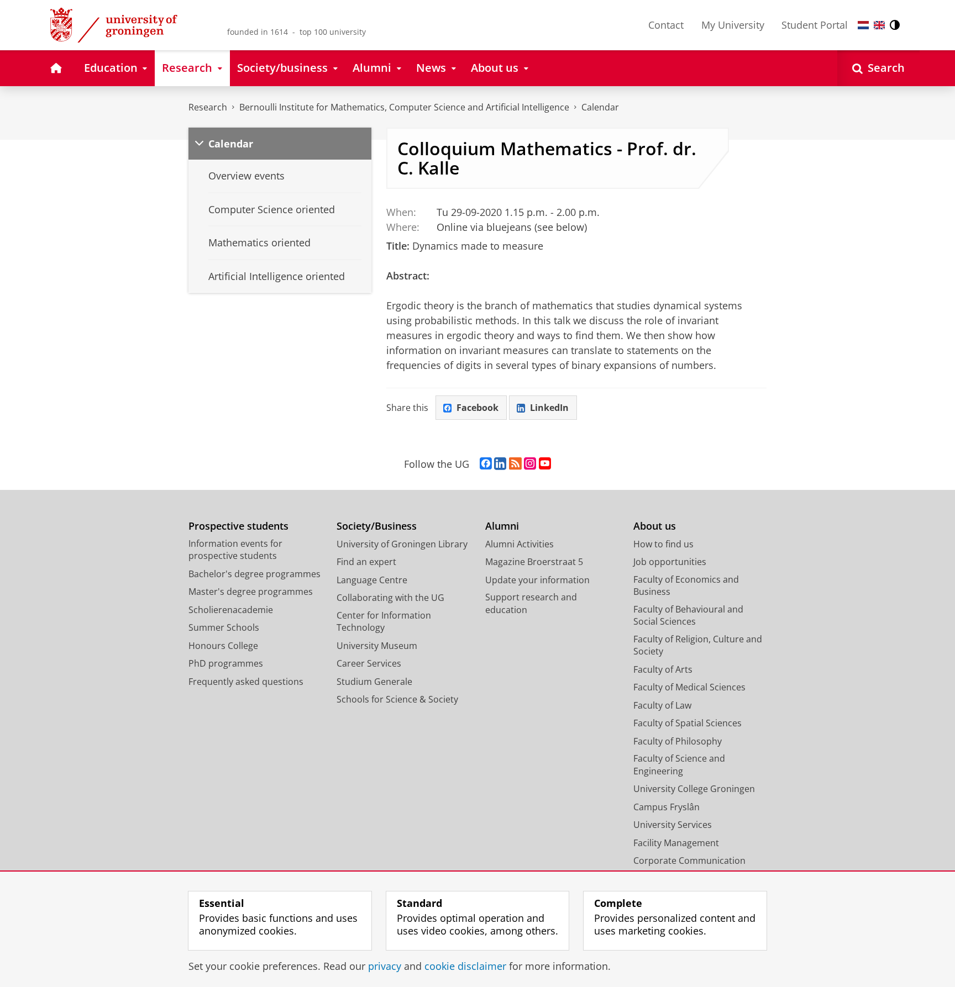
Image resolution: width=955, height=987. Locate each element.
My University (732, 24)
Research (207, 107)
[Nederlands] (863, 25)
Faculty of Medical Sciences (689, 687)
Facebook (477, 408)
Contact (666, 24)
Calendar (600, 107)
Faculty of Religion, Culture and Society (697, 645)
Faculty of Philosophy (677, 741)
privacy (384, 966)
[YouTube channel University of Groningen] (545, 464)
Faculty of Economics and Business (686, 585)
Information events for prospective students (235, 549)
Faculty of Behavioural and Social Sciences (688, 615)
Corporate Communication (689, 860)
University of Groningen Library (402, 544)
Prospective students (238, 526)
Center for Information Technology (384, 621)
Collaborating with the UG (390, 598)
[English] (879, 25)
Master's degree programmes (250, 591)
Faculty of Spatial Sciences (687, 723)
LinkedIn (549, 408)
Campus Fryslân (666, 807)
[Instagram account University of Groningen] (530, 464)
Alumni (502, 526)
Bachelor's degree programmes (254, 574)
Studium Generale (374, 681)
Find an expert (366, 562)
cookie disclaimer (465, 966)
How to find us (663, 544)
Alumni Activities (519, 544)
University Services (672, 825)
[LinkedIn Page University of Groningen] (500, 464)
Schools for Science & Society (397, 699)
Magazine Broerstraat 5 (534, 562)
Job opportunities (669, 562)
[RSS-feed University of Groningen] (515, 464)
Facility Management (676, 843)
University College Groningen (694, 789)
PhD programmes (225, 663)
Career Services (369, 663)
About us (654, 526)
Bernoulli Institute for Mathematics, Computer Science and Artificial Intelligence (404, 107)
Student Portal (814, 24)
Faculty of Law (662, 705)
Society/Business (377, 526)
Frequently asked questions (245, 681)
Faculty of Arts (662, 669)
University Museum (377, 646)
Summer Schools (223, 627)
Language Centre (372, 580)
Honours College (223, 646)
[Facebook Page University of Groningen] (486, 464)
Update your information (537, 580)
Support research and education (531, 603)
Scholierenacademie (230, 610)
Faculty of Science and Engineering (679, 764)
